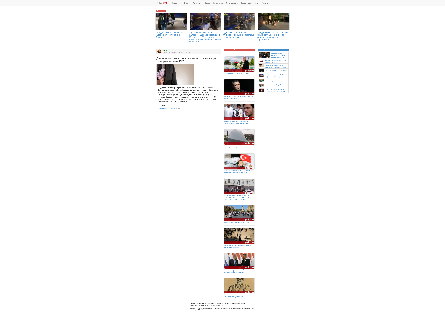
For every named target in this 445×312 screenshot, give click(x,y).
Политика (196, 3)
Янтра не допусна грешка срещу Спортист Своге (275, 81)
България (175, 3)
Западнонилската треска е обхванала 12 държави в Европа (275, 66)
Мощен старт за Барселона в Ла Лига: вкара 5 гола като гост (278, 55)
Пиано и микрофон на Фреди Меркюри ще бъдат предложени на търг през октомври (272, 91)
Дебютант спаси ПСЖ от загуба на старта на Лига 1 (275, 61)
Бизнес (186, 3)
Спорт (207, 3)
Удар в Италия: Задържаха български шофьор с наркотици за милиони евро (238, 34)
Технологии (266, 3)
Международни (232, 3)
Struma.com (166, 53)
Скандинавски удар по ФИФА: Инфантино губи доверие (274, 76)
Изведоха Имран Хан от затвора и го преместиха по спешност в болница (236, 122)
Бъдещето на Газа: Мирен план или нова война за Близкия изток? (237, 246)
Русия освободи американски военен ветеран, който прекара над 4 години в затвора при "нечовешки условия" (237, 197)
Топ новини (161, 11)
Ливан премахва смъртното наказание (237, 222)
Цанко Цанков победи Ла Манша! (276, 85)
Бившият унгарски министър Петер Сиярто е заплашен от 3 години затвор (239, 271)
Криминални (218, 3)
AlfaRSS (165, 51)
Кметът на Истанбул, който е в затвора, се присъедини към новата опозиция (238, 171)
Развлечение (246, 3)
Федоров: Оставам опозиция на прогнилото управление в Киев (238, 97)
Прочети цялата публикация (167, 108)
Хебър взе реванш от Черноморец (276, 70)
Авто (256, 3)
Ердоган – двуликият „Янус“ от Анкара (236, 73)
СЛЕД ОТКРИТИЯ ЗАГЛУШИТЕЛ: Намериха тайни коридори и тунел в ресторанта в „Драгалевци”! (273, 36)
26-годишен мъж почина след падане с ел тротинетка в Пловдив (169, 34)
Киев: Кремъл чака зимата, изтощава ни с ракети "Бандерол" (238, 147)
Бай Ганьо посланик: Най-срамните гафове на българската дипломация (238, 296)
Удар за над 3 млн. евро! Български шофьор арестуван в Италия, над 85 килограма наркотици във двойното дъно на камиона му (205, 37)
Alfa (162, 3)
